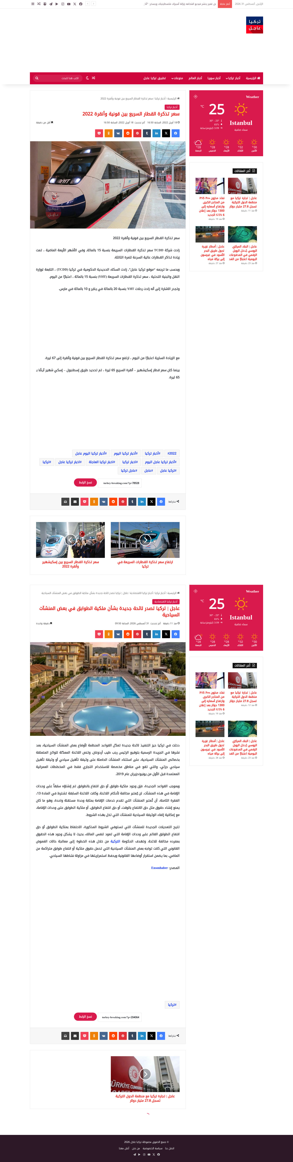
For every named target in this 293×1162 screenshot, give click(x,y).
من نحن (136, 1148)
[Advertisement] (106, 40)
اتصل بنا (169, 1148)
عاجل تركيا (128, 470)
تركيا (46, 462)
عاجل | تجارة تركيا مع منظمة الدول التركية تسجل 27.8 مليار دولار (243, 202)
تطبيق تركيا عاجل (155, 78)
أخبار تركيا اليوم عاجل (90, 453)
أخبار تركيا (234, 78)
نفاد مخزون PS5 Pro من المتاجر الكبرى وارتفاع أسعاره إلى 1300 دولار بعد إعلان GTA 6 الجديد (211, 206)
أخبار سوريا (213, 78)
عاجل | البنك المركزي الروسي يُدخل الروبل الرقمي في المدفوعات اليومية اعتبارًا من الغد (243, 253)
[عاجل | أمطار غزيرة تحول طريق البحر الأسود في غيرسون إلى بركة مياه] (210, 234)
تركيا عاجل (167, 470)
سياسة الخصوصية (152, 1148)
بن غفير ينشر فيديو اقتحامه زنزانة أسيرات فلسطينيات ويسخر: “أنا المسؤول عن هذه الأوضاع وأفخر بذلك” (159, 3)
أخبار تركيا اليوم (125, 453)
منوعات (178, 78)
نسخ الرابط (85, 482)
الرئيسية (251, 78)
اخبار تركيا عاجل (69, 462)
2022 (172, 453)
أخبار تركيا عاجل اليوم (160, 462)
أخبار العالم (195, 78)
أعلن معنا (124, 1148)
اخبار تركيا (129, 462)
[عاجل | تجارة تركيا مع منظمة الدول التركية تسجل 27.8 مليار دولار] (242, 186)
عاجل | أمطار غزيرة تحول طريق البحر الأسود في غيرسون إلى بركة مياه (212, 253)
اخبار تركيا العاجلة (101, 462)
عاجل (148, 470)
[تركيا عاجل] (254, 25)
